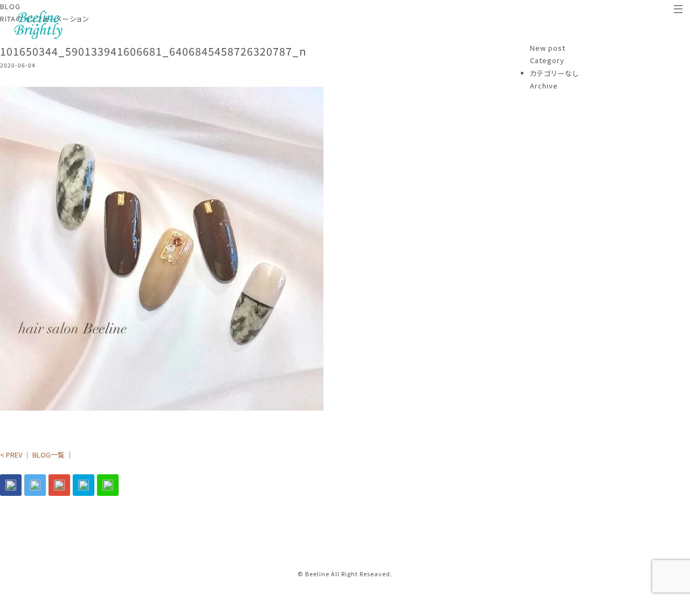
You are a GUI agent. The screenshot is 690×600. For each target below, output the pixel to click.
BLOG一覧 (48, 454)
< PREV (11, 454)
